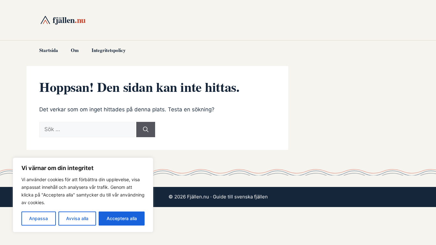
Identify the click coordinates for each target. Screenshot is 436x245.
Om (75, 50)
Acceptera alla (122, 218)
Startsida (48, 50)
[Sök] (145, 129)
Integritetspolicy (109, 50)
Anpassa (38, 218)
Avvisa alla (77, 218)
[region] (83, 195)
